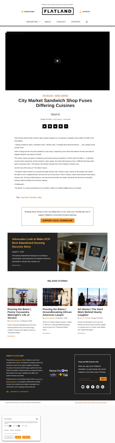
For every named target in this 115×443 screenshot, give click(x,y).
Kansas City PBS (19, 360)
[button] (40, 21)
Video (39, 197)
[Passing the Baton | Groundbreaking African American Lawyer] (57, 297)
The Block (47, 96)
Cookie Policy (94, 402)
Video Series (61, 96)
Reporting (32, 22)
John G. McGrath (85, 318)
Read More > (12, 336)
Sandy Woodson (15, 321)
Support (75, 22)
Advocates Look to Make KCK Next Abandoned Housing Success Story (31, 243)
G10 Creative (57, 119)
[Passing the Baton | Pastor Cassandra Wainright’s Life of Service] (22, 297)
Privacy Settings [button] (79, 402)
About (48, 22)
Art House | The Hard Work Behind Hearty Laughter (90, 312)
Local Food (24, 197)
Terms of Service (103, 402)
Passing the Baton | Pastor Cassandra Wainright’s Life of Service (19, 313)
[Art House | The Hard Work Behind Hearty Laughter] (92, 297)
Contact (61, 22)
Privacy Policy (87, 402)
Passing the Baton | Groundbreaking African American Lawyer (57, 312)
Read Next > (16, 265)
